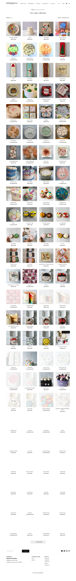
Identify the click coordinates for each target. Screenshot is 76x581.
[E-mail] (69, 551)
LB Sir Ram (13, 408)
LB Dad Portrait (62, 78)
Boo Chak (62, 388)
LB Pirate (13, 346)
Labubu (62, 181)
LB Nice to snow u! (29, 471)
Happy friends (46, 430)
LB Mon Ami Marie (46, 326)
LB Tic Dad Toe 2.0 (62, 512)
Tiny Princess (29, 243)
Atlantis (29, 533)
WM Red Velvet (46, 305)
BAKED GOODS (23, 3)
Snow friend (29, 78)
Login (63, 3)
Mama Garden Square (46, 99)
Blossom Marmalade (30, 161)
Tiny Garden (46, 243)
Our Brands (47, 560)
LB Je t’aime (30, 451)
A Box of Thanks (30, 120)
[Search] (69, 3)
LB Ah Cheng (62, 285)
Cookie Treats (46, 37)
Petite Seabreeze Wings (13, 161)
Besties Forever (46, 202)
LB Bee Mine (46, 492)
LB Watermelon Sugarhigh (30, 388)
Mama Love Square (62, 99)
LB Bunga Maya (13, 512)
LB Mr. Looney (29, 408)
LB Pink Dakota (13, 492)
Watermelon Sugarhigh (13, 388)
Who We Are (47, 558)
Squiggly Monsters (46, 408)
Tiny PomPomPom (62, 223)
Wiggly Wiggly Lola (62, 367)
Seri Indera (13, 58)
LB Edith (62, 430)
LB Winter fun (13, 471)
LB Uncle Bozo (62, 471)
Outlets (46, 563)
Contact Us (47, 561)
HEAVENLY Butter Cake (62, 264)
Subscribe (25, 551)
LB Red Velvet (46, 161)
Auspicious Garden (46, 451)
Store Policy (47, 565)
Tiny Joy (62, 243)
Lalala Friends (29, 181)
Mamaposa (46, 120)
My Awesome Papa (13, 533)
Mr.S (13, 78)
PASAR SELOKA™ (45, 3)
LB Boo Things (46, 388)
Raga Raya (30, 140)
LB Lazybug (63, 326)
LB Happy (46, 346)
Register (33, 560)
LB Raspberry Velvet (62, 161)
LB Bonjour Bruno (29, 326)
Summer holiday (46, 181)
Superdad (13, 99)
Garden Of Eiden (63, 120)
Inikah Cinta (62, 140)
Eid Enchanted (13, 140)
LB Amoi (46, 285)
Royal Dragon (13, 305)
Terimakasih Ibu (13, 120)
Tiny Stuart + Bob (29, 223)
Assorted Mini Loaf (62, 37)
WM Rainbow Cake (29, 305)
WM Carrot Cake (62, 305)
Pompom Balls (29, 367)
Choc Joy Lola (46, 367)
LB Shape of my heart (13, 451)
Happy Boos (30, 512)
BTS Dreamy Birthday (13, 37)
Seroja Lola (46, 140)
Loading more (39, 541)
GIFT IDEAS (38, 3)
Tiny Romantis (13, 243)
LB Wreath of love (62, 451)
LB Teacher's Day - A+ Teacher (13, 285)
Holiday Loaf (13, 367)
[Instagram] (66, 551)
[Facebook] (62, 551)
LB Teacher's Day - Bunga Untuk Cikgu (46, 264)
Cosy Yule (46, 78)
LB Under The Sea (13, 430)
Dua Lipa (29, 37)
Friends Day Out (63, 202)
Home (32, 9)
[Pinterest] (64, 551)
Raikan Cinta (29, 99)
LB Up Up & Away (46, 471)
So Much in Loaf (13, 264)
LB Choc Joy (29, 346)
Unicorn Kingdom (46, 533)
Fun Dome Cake (30, 202)
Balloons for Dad (46, 512)
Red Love (29, 285)
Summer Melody (13, 202)
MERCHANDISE (30, 3)
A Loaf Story (29, 264)
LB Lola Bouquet (30, 492)
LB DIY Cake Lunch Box (62, 346)
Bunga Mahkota (30, 58)
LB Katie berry (62, 492)
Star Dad (30, 430)
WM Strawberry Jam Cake (13, 326)
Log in (33, 558)
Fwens (13, 223)
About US (53, 3)
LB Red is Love (62, 533)
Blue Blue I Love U (13, 181)
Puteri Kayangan (46, 58)
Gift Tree (62, 58)
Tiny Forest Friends (46, 223)
